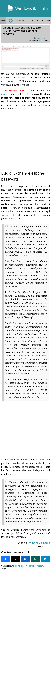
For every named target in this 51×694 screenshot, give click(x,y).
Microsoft (22, 565)
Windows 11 (21, 20)
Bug (15, 565)
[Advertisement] (25, 138)
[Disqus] (25, 660)
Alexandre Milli (41, 38)
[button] (3, 20)
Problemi (40, 565)
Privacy (31, 565)
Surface (34, 20)
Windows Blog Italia (39, 542)
